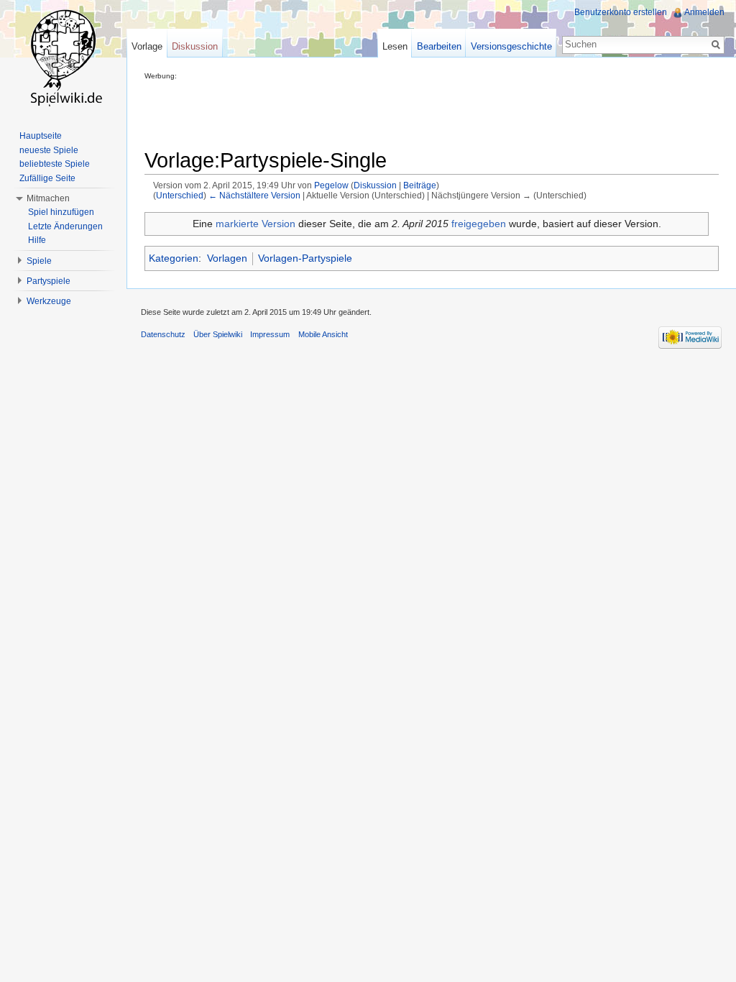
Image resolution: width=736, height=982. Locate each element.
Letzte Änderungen (65, 226)
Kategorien (173, 258)
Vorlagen (227, 258)
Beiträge (419, 185)
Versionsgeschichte (511, 46)
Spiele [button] (39, 261)
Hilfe (37, 240)
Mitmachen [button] (48, 198)
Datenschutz (163, 334)
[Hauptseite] (63, 57)
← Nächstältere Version (254, 195)
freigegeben (478, 223)
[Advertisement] (406, 112)
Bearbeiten (439, 46)
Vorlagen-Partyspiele (305, 258)
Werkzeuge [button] (49, 301)
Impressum (270, 334)
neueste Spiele (48, 150)
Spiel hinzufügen (61, 212)
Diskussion (375, 185)
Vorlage (147, 46)
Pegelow (331, 185)
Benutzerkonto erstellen (620, 12)
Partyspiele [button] (48, 281)
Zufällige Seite (47, 178)
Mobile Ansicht (323, 334)
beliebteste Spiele (54, 164)
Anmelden (704, 12)
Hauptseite (40, 136)
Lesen (395, 46)
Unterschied (179, 195)
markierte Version (255, 223)
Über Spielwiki (217, 334)
